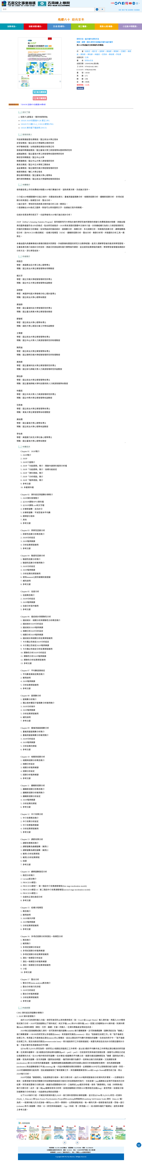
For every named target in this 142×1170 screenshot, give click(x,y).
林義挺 (97, 54)
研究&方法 (89, 60)
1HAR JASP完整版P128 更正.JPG (35, 120)
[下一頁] (60, 81)
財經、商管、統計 (83, 42)
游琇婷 (101, 51)
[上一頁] (19, 81)
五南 (86, 57)
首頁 (120, 10)
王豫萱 (123, 51)
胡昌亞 (87, 51)
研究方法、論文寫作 (84, 39)
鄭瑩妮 (116, 51)
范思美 (104, 54)
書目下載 (124, 10)
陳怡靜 (90, 54)
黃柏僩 (111, 54)
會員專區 (130, 10)
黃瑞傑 (108, 51)
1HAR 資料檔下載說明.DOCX (34, 128)
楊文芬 (94, 51)
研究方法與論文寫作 (98, 42)
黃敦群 (82, 54)
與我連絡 (137, 10)
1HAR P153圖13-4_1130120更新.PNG (37, 124)
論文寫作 (109, 42)
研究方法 (95, 39)
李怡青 (118, 54)
